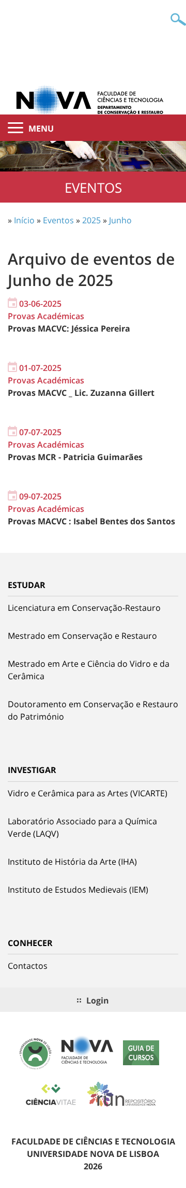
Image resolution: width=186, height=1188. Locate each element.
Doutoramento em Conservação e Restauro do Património (93, 710)
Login (97, 1000)
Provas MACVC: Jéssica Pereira (69, 328)
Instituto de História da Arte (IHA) (72, 861)
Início (24, 220)
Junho (120, 220)
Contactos (28, 965)
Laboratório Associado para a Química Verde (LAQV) (82, 827)
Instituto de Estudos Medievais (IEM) (78, 889)
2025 (91, 220)
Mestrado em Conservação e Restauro (82, 635)
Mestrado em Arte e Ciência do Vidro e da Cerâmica (88, 670)
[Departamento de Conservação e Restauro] (93, 99)
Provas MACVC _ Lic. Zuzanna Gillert (81, 392)
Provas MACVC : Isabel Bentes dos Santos (91, 521)
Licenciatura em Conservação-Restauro (84, 607)
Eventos (58, 220)
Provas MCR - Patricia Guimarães (75, 457)
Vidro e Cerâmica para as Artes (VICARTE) (87, 793)
